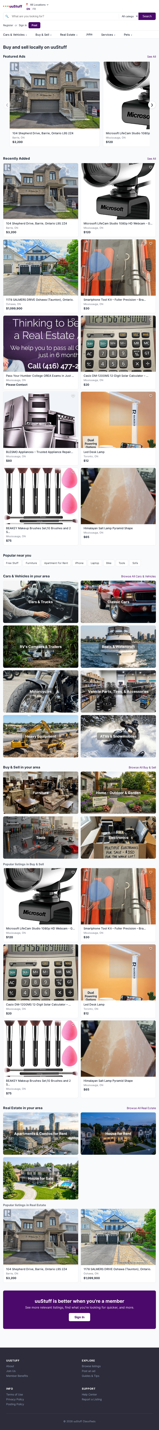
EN (28, 8)
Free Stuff (12, 563)
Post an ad (88, 1371)
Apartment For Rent (56, 563)
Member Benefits (17, 1375)
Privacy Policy (15, 1399)
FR (34, 8)
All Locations (35, 4)
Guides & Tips (90, 1375)
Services (108, 34)
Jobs (89, 34)
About (10, 1366)
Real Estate (68, 34)
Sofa (135, 563)
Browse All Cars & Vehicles (138, 576)
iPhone (79, 563)
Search (147, 16)
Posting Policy (15, 1404)
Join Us (11, 1371)
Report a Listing (92, 1399)
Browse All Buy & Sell (142, 767)
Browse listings (91, 1366)
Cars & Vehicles (15, 34)
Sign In (23, 25)
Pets (128, 34)
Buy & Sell (43, 34)
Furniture (31, 563)
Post (34, 25)
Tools (122, 563)
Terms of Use (14, 1394)
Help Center (89, 1394)
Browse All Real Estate (141, 1108)
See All (151, 56)
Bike (108, 563)
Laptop (95, 563)
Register (8, 25)
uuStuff (15, 6)
